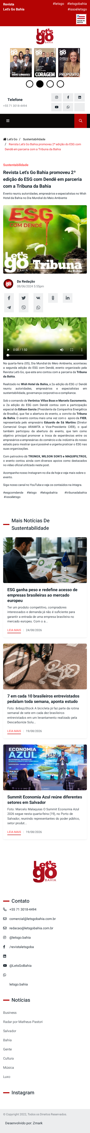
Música (8, 1067)
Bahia (7, 1040)
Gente (7, 1049)
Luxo (6, 1076)
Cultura (8, 1058)
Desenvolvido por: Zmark (23, 1123)
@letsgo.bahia (20, 937)
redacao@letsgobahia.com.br (31, 928)
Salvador (9, 1031)
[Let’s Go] (45, 872)
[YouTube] (56, 107)
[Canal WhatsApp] (68, 107)
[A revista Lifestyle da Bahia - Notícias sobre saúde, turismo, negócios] (45, 36)
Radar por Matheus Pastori (23, 1021)
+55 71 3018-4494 (22, 909)
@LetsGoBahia (20, 965)
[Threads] (79, 107)
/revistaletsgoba (21, 946)
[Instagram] (56, 97)
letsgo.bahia (18, 984)
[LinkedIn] (79, 97)
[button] (29, 84)
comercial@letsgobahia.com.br (32, 918)
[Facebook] (68, 97)
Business (10, 1012)
